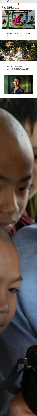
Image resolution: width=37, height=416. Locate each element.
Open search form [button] (32, 4)
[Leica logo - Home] (18, 4)
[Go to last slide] (3, 84)
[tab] (15, 94)
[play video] (18, 50)
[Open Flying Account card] (33, 4)
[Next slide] (33, 84)
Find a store (34, 4)
